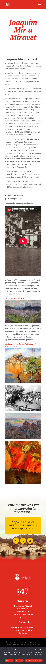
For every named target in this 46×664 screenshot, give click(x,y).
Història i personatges (23, 614)
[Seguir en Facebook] (16, 541)
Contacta (23, 633)
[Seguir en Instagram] (30, 541)
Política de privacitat (34, 660)
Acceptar (9, 660)
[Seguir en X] (23, 541)
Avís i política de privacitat (23, 627)
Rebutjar (19, 660)
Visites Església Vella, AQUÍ (15, 298)
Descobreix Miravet (23, 606)
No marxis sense (23, 608)
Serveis (23, 617)
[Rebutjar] (43, 655)
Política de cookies (23, 630)
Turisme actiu (23, 611)
